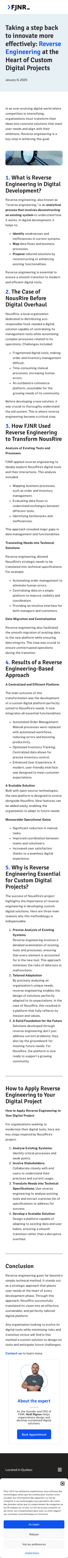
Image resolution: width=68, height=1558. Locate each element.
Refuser (34, 1534)
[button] (62, 1483)
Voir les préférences (34, 1544)
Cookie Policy (32, 1553)
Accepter (34, 1524)
